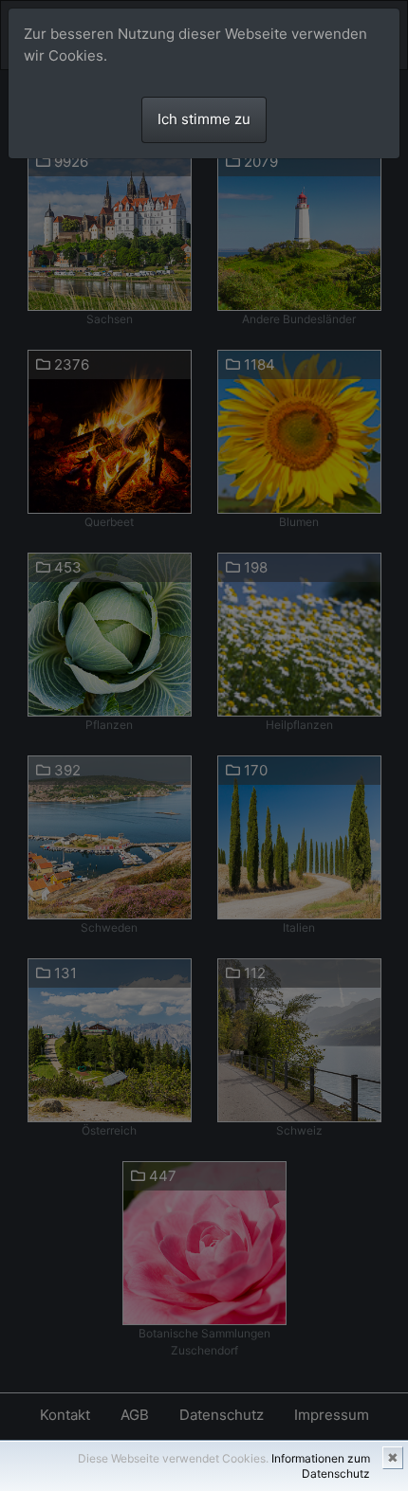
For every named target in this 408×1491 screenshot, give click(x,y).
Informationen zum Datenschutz (320, 1466)
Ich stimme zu (204, 119)
